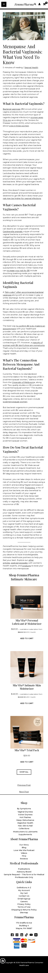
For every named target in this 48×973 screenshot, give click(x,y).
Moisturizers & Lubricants (25, 832)
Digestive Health (25, 823)
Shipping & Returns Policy (24, 910)
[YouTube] (31, 934)
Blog (24, 847)
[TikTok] (26, 934)
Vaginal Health (31, 67)
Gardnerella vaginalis (12, 231)
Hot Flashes (25, 817)
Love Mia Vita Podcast (24, 850)
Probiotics (30, 488)
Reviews (24, 859)
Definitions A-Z (24, 887)
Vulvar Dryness (25, 814)
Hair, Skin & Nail (25, 826)
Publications (24, 869)
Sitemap (24, 912)
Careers (24, 901)
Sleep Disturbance (25, 820)
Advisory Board (24, 872)
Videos (24, 853)
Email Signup (24, 899)
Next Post (24, 792)
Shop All (24, 772)
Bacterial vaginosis (11, 109)
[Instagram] (17, 934)
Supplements (25, 834)
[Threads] (36, 934)
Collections (24, 828)
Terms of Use (24, 907)
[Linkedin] (21, 934)
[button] (35, 4)
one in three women (19, 126)
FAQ (24, 856)
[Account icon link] (39, 4)
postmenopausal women (15, 402)
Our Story (24, 845)
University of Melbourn (23, 382)
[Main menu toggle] (3, 4)
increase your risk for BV (18, 270)
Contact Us (24, 896)
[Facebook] (12, 934)
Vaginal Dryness (25, 812)
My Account (24, 890)
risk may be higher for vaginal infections (22, 198)
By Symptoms (24, 808)
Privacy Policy (23, 904)
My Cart (24, 893)
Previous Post (24, 785)
